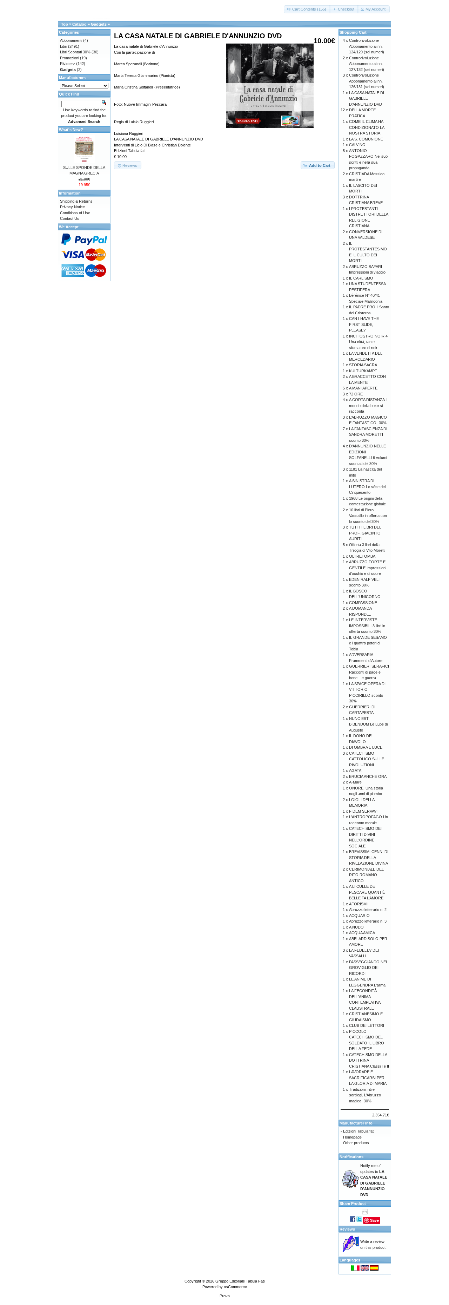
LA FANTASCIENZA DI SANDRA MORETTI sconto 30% (368, 434)
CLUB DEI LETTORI (366, 1025)
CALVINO (357, 145)
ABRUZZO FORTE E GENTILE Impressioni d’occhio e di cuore (367, 568)
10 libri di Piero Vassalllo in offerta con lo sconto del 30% (368, 516)
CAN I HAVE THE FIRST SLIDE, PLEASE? (364, 324)
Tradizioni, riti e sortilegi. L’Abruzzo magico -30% (365, 1095)
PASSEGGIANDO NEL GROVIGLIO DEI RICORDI (368, 968)
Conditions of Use (75, 213)
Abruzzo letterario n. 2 (368, 909)
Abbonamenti (71, 40)
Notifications (351, 1157)
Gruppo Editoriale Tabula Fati (239, 1281)
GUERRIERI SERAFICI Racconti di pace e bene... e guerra (369, 672)
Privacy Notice (72, 207)
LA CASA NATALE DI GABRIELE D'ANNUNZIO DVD (366, 98)
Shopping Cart (353, 32)
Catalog (79, 24)
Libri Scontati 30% (75, 52)
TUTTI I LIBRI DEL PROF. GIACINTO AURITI (365, 533)
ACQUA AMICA (362, 933)
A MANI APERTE (363, 388)
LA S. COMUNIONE (366, 139)
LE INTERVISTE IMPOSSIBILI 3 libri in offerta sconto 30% (367, 626)
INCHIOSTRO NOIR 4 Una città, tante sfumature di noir (368, 342)
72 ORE (356, 394)
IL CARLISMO (361, 278)
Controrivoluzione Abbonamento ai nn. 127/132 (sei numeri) (366, 64)
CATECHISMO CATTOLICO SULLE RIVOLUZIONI (366, 759)
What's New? (71, 129)
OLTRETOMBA (362, 556)
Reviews (347, 1229)
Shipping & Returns (76, 201)
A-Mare (355, 782)
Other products (356, 1143)
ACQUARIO (359, 915)
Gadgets (99, 24)
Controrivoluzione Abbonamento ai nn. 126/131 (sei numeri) (366, 81)
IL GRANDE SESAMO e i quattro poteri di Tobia (368, 643)
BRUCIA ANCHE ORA (368, 776)
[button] (307, 9)
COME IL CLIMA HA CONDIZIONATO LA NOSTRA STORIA (366, 127)
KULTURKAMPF (363, 371)
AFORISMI (358, 904)
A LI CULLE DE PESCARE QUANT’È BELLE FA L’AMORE (367, 892)
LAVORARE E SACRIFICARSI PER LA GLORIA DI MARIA (368, 1078)
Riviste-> (67, 63)
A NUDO (356, 927)
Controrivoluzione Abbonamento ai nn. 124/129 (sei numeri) (366, 46)
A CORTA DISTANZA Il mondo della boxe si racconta (368, 405)
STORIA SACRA (363, 365)
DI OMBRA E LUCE (365, 747)
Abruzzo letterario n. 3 (368, 921)
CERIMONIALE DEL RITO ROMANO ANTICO (366, 875)
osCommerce (235, 1287)
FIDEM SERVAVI (363, 811)
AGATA (355, 770)
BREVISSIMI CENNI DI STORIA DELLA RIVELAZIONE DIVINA (368, 857)
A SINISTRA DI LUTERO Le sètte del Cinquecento (367, 486)
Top (64, 24)
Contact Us (69, 218)
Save (374, 1220)
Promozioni (69, 58)
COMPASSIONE (363, 603)
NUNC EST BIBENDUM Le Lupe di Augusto (368, 724)
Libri (63, 46)
